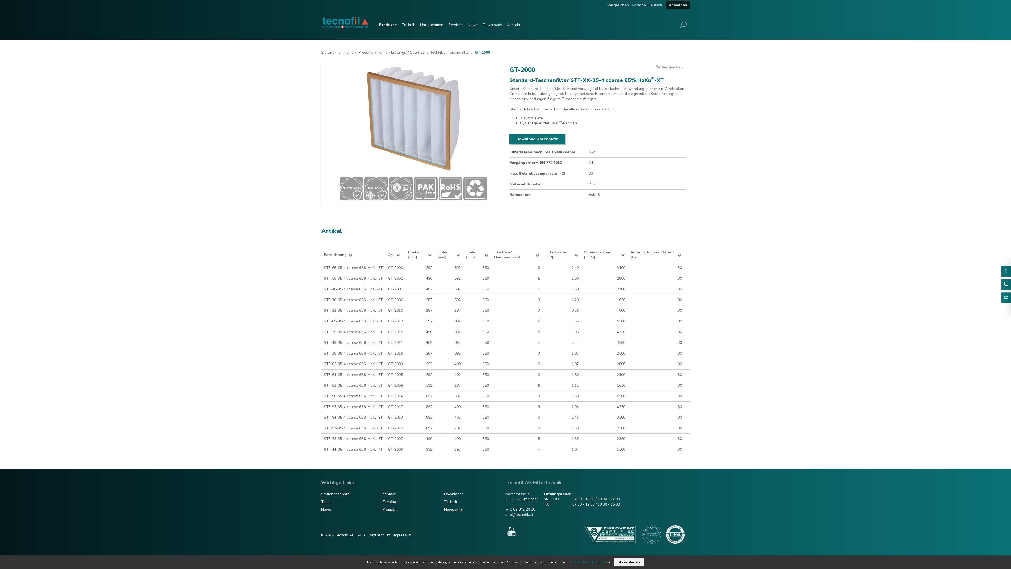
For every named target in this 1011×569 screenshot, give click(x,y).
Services (455, 24)
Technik (408, 24)
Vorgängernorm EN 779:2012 (535, 162)
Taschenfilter (459, 52)
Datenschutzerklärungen (589, 562)
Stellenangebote (335, 494)
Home (349, 52)
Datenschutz (379, 535)
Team (325, 501)
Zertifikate (391, 501)
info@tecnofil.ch (519, 514)
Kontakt (513, 24)
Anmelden (678, 5)
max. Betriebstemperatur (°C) (537, 173)
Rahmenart (520, 194)
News (473, 24)
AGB (361, 535)
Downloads (492, 24)
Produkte (388, 24)
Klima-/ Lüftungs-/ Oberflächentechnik (411, 52)
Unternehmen (431, 24)
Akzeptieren (629, 562)
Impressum (402, 535)
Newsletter (453, 509)
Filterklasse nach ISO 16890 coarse (542, 152)
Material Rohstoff (526, 184)
